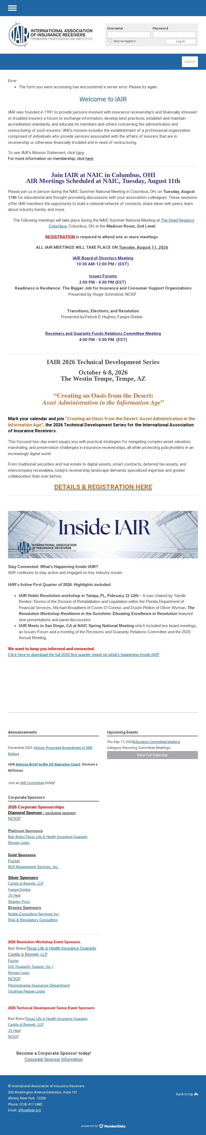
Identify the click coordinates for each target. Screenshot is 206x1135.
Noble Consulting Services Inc (33, 914)
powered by (90, 1126)
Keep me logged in (125, 41)
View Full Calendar (152, 755)
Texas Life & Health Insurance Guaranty (56, 837)
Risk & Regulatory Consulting (32, 920)
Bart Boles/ (16, 837)
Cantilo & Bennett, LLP (27, 954)
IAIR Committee (32, 783)
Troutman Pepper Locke (26, 991)
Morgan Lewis (19, 843)
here (80, 153)
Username (115, 28)
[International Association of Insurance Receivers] (51, 34)
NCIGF (14, 818)
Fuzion (14, 861)
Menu (12, 8)
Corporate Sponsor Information (54, 1059)
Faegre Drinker (19, 890)
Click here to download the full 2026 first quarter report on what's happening (83, 654)
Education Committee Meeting (156, 742)
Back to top (185, 1094)
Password (160, 28)
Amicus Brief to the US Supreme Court (48, 764)
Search (190, 62)
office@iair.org (29, 1110)
